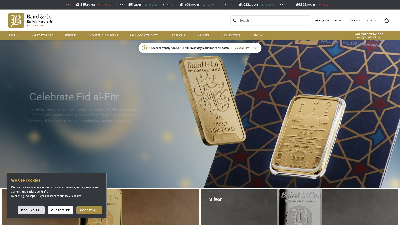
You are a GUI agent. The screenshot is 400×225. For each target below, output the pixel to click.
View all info (242, 48)
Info (255, 35)
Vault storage (42, 35)
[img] (30, 20)
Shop (12, 35)
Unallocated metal (145, 35)
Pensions (178, 35)
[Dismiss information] (255, 48)
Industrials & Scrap (104, 35)
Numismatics (230, 35)
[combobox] (322, 20)
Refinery (71, 35)
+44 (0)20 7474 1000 (369, 34)
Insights (202, 35)
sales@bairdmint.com (369, 37)
